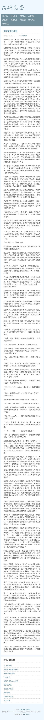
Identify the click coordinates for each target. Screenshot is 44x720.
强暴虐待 (5, 20)
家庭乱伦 (14, 20)
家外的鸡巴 (8, 685)
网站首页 (5, 16)
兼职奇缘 (7, 693)
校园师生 (14, 16)
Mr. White (26, 714)
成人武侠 (31, 20)
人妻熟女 (31, 16)
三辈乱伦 (7, 677)
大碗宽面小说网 (24, 709)
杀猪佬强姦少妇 (9, 673)
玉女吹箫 (7, 700)
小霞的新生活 (8, 689)
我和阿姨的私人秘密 (11, 681)
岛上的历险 (8, 665)
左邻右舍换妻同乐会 (11, 669)
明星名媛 (23, 20)
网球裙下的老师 (10, 31)
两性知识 (5, 24)
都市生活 (23, 16)
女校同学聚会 (8, 696)
